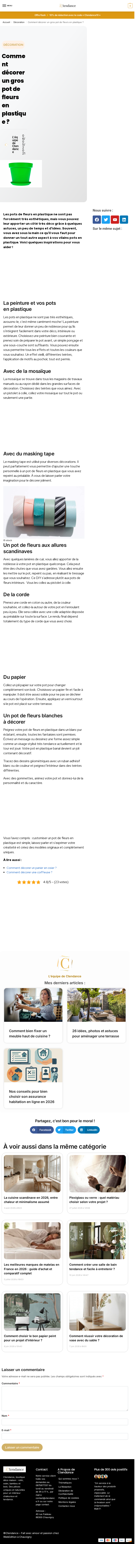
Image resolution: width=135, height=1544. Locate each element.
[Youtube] (115, 219)
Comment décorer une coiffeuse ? (29, 872)
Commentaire (11, 1383)
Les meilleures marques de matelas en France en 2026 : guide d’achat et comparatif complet (31, 1269)
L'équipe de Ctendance (64, 976)
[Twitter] (106, 219)
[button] (130, 5)
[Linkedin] (124, 219)
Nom (5, 1415)
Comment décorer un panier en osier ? (32, 868)
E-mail (6, 1430)
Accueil (6, 22)
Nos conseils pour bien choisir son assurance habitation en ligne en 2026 (31, 1096)
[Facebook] (97, 219)
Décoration (19, 22)
